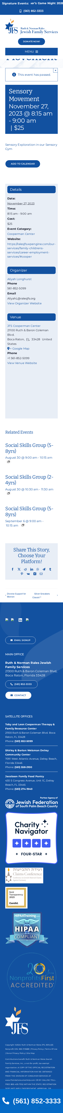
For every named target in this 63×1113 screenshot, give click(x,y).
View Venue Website (22, 363)
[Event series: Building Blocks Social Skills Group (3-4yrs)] (8, 493)
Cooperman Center (21, 234)
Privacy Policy (37, 1049)
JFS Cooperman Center (23, 326)
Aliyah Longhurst (19, 279)
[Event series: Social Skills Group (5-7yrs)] (8, 462)
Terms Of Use (51, 1049)
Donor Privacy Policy (15, 1053)
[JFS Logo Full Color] (31, 20)
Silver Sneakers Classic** (41, 595)
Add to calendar (23, 163)
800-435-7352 (17, 1084)
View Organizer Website (24, 303)
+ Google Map (19, 348)
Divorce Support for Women (16, 595)
